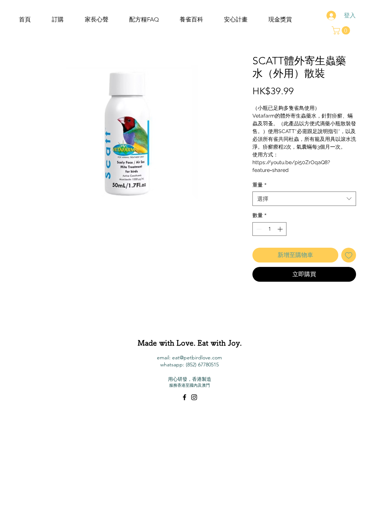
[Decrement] (258, 229)
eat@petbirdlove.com (197, 357)
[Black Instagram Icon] (194, 397)
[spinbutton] (269, 229)
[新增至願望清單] (348, 255)
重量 (259, 185)
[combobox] (304, 199)
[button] (342, 30)
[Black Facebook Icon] (184, 397)
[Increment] (280, 229)
